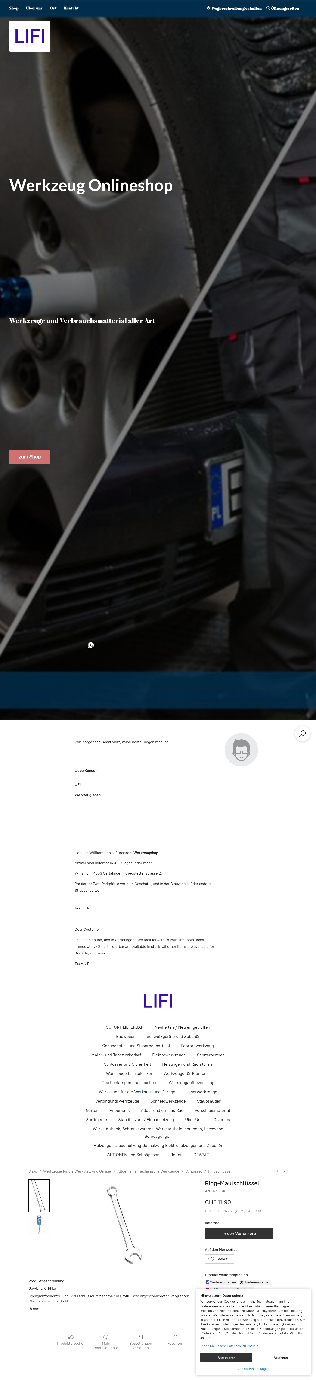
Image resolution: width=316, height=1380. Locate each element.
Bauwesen (126, 1036)
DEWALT (201, 1154)
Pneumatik (120, 1110)
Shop (14, 8)
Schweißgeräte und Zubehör (173, 1036)
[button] (220, 1259)
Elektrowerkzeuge (169, 1055)
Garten (92, 1110)
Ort (53, 8)
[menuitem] (277, 1171)
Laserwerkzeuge (201, 1091)
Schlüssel (194, 1171)
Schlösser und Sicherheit (127, 1064)
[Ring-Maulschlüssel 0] (39, 1195)
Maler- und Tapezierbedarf (116, 1055)
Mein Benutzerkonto (106, 1345)
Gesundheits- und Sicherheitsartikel (136, 1045)
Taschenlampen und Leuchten (130, 1082)
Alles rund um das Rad (162, 1110)
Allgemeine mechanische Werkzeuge (148, 1171)
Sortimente (96, 1119)
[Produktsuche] (302, 734)
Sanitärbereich (211, 1055)
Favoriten (175, 1343)
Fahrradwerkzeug (197, 1045)
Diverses (222, 1119)
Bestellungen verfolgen (141, 1345)
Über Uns (193, 1119)
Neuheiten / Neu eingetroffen (182, 1027)
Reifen (176, 1154)
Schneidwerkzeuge (168, 1101)
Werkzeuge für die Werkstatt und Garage (137, 1091)
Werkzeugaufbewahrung (191, 1082)
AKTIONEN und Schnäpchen (133, 1154)
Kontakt (71, 8)
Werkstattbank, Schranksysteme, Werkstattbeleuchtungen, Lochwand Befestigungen (158, 1132)
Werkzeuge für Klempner (187, 1073)
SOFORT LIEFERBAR (124, 1027)
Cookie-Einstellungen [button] (254, 1369)
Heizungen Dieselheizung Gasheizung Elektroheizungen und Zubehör (158, 1145)
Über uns (34, 8)
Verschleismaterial (212, 1110)
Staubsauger (209, 1101)
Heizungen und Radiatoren (187, 1064)
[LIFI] (158, 1001)
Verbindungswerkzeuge (117, 1101)
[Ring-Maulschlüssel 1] (39, 1224)
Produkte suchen (71, 1343)
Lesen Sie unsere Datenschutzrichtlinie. (229, 1346)
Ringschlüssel (220, 1171)
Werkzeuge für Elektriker (129, 1073)
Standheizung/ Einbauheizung (146, 1119)
